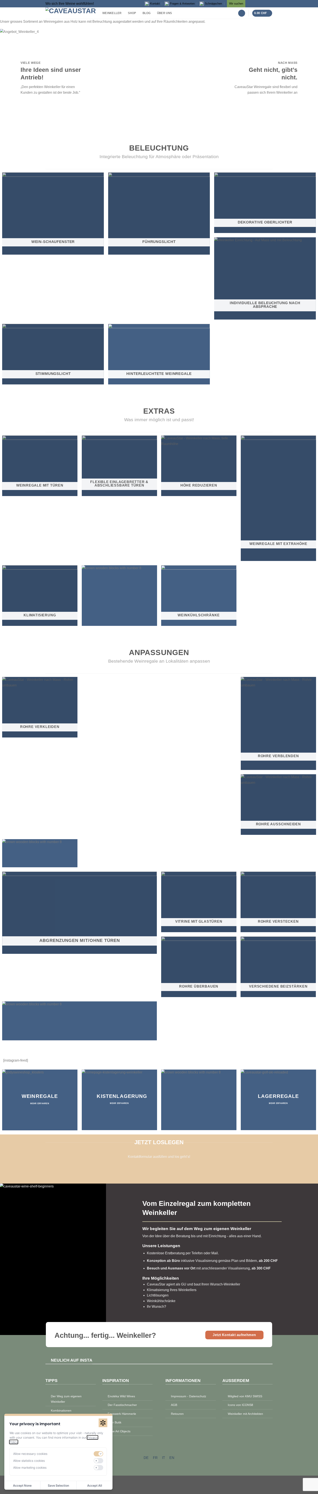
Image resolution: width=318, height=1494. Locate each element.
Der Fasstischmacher (122, 1405)
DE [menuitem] (146, 1458)
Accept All (94, 1485)
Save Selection (58, 1485)
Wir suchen (236, 3)
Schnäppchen (213, 3)
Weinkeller (112, 13)
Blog (147, 13)
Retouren (177, 1413)
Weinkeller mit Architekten (245, 1413)
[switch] (98, 1453)
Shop (132, 13)
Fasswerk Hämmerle (122, 1413)
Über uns (164, 13)
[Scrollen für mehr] (159, 122)
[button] (241, 13)
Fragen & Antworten (182, 3)
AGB (174, 1405)
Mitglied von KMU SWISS (245, 1396)
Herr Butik (114, 1422)
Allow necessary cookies (30, 1453)
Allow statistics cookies (29, 1460)
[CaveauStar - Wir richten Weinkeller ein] (70, 13)
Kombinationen (61, 1410)
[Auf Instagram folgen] (257, 3)
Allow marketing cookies (30, 1467)
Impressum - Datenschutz (188, 1396)
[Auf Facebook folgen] (251, 3)
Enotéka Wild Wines (121, 1396)
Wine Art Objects (119, 1431)
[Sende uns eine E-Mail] (269, 3)
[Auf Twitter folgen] (263, 3)
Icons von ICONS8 (240, 1405)
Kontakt (155, 3)
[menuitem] (146, 1458)
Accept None (22, 1485)
